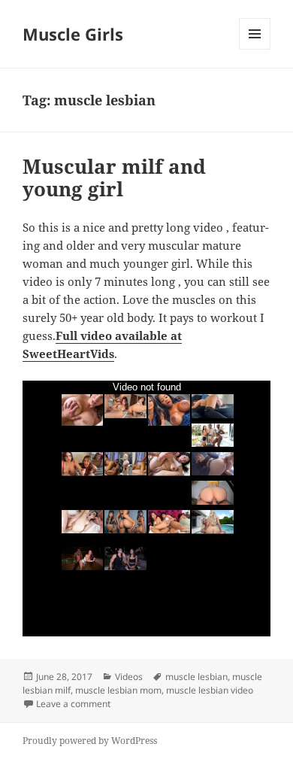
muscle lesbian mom (118, 690)
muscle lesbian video (209, 690)
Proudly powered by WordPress (90, 740)
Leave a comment (73, 703)
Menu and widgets (255, 49)
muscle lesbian (196, 676)
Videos (129, 676)
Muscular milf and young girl (114, 177)
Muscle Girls (73, 34)
